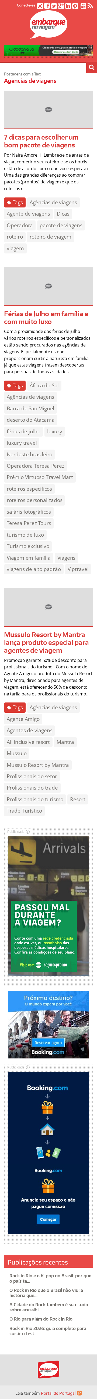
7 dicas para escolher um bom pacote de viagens (41, 141)
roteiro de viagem (51, 236)
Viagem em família (29, 557)
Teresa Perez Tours (29, 523)
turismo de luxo (25, 534)
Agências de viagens (53, 202)
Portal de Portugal (58, 1393)
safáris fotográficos (29, 511)
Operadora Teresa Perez (35, 465)
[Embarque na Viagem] (48, 36)
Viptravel (78, 569)
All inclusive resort (28, 741)
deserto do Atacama (30, 419)
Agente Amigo (23, 718)
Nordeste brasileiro (29, 454)
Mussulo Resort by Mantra (38, 764)
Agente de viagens (28, 213)
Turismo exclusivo (28, 546)
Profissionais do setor (32, 776)
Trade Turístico (24, 810)
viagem (15, 248)
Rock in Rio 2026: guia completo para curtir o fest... (47, 1331)
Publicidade (16, 832)
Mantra (65, 741)
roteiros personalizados (34, 500)
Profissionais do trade (32, 787)
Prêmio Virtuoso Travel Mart (40, 477)
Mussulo (17, 753)
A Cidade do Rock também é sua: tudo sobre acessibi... (48, 1307)
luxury (54, 431)
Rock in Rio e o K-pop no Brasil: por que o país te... (50, 1278)
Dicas (63, 213)
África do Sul (44, 385)
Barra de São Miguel (30, 408)
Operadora (20, 225)
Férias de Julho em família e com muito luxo (46, 317)
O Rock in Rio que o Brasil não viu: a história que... (46, 1293)
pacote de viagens (61, 225)
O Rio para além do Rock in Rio (40, 1319)
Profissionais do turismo (35, 799)
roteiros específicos (29, 488)
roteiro (15, 236)
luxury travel (22, 442)
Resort (77, 799)
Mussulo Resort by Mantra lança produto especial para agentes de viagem (46, 642)
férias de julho (23, 431)
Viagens (66, 557)
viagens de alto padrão (34, 569)
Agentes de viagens (29, 730)
